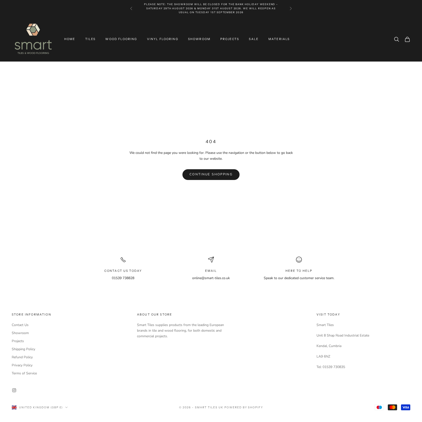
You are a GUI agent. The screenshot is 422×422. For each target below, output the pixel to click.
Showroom (20, 333)
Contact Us (20, 325)
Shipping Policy (23, 349)
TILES (90, 39)
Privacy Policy (22, 365)
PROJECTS (229, 39)
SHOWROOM (199, 39)
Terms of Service (24, 373)
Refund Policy (22, 357)
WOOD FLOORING (121, 39)
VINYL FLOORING (162, 39)
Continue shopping (211, 174)
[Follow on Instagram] (14, 390)
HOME (69, 39)
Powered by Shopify (243, 407)
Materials (279, 39)
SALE (254, 39)
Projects (18, 341)
